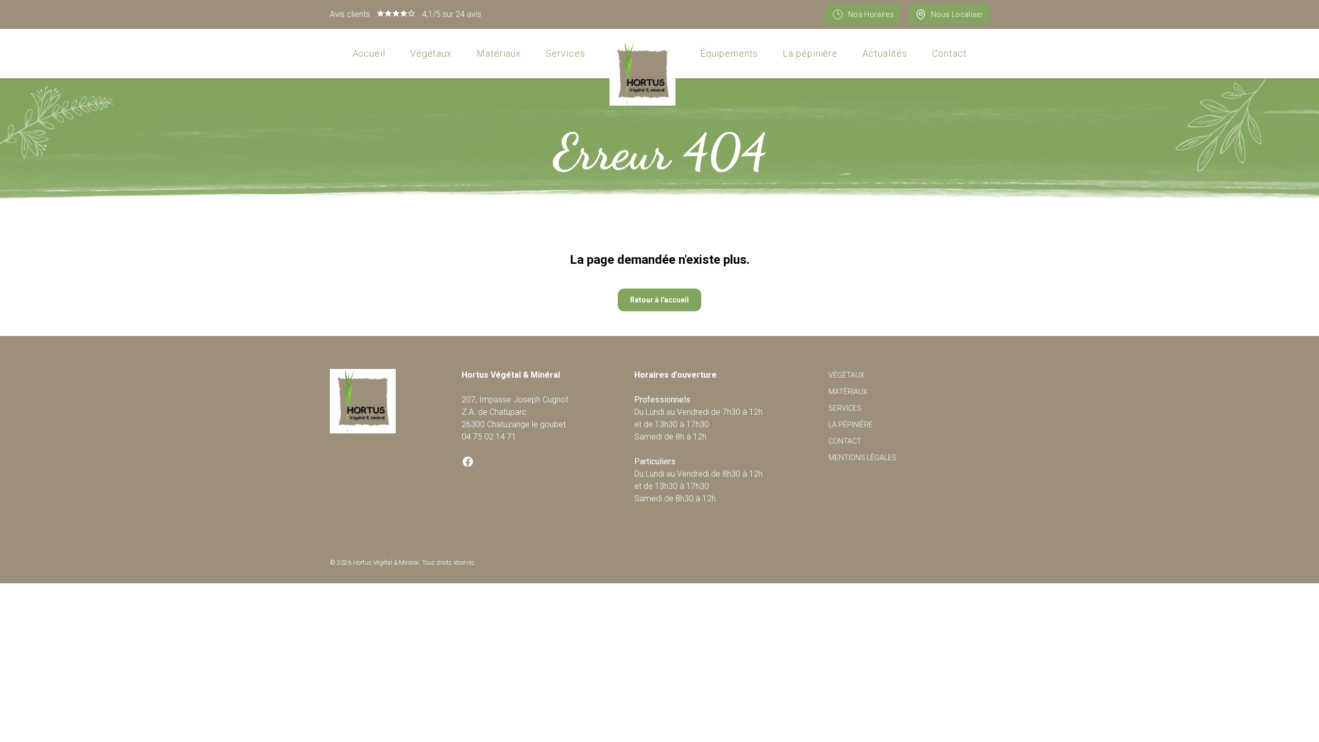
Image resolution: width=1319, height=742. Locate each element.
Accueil (368, 53)
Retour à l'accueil (659, 300)
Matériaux (499, 53)
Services (565, 53)
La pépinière (810, 53)
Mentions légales (862, 457)
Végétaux (431, 53)
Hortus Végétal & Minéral (386, 562)
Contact (949, 53)
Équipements (729, 53)
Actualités (885, 53)
